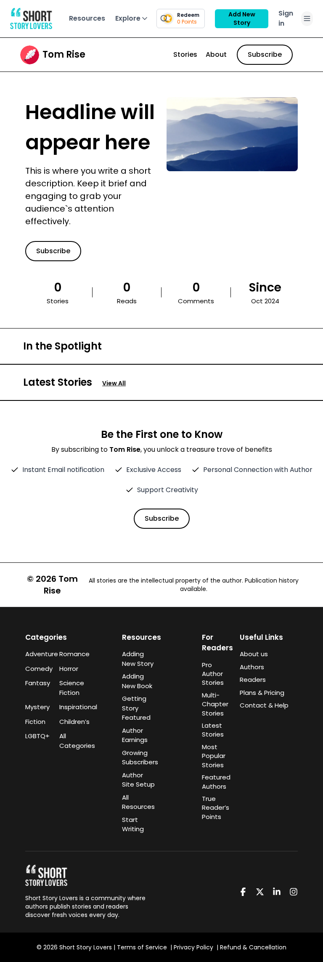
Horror (68, 668)
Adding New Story (138, 658)
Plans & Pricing (262, 692)
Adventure (37, 653)
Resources (87, 18)
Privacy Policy (193, 947)
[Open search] (164, 18)
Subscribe (265, 54)
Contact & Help (264, 705)
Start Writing (133, 824)
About (216, 54)
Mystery (37, 706)
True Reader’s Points (215, 807)
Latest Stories (213, 730)
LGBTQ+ (37, 735)
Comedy (37, 668)
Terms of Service (142, 947)
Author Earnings (135, 735)
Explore (127, 18)
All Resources (138, 802)
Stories (185, 54)
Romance (71, 653)
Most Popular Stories (213, 755)
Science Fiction (71, 687)
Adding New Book (137, 681)
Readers (253, 679)
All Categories (71, 740)
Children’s (71, 721)
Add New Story (241, 18)
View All (114, 383)
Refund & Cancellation (253, 947)
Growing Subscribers (140, 757)
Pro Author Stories (213, 673)
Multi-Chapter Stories (215, 704)
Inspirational (71, 706)
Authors (252, 667)
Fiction (35, 721)
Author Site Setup (138, 780)
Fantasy (37, 682)
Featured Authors (216, 781)
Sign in (285, 18)
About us (254, 653)
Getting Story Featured (136, 708)
